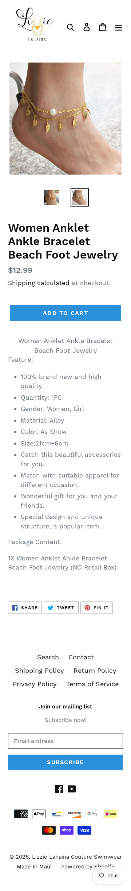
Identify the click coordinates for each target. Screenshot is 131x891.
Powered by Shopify (87, 866)
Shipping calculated (39, 283)
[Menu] (119, 26)
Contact (81, 657)
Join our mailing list (65, 706)
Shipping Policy (39, 670)
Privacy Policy (35, 684)
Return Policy (95, 670)
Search (48, 657)
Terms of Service (92, 684)
